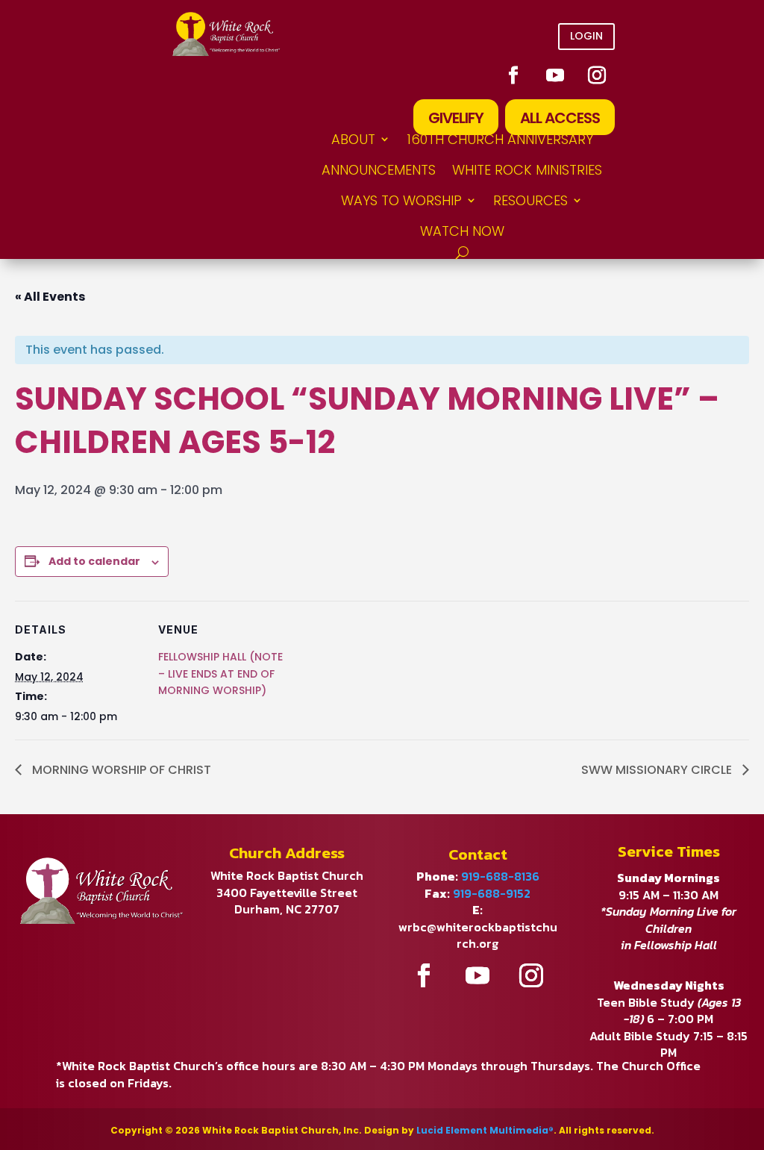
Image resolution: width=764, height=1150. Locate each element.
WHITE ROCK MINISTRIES (527, 169)
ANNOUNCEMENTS (379, 169)
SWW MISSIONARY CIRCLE (658, 769)
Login (586, 35)
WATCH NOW (462, 231)
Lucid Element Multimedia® (485, 1130)
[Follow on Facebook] (513, 75)
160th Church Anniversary (500, 139)
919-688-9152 (491, 893)
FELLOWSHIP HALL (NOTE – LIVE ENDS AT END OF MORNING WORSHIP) (220, 673)
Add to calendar (94, 561)
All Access (560, 117)
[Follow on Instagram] (597, 75)
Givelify (455, 117)
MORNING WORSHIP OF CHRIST (120, 769)
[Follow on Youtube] (555, 75)
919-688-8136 (500, 876)
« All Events (50, 296)
